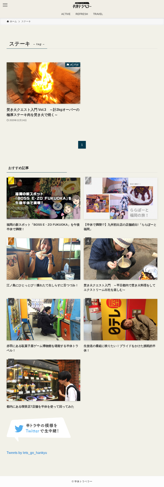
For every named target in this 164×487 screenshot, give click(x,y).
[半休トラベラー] (82, 5)
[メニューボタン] (5, 5)
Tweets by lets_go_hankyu (27, 453)
